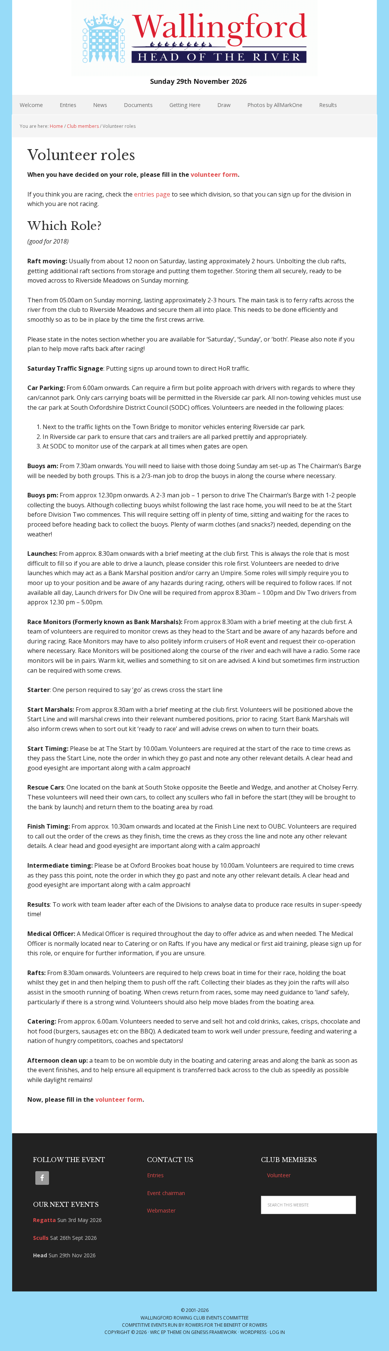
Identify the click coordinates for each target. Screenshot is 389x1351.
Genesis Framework (214, 1332)
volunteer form (214, 174)
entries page (152, 194)
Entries (155, 1175)
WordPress (253, 1332)
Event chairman (166, 1193)
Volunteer (279, 1175)
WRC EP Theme (166, 1332)
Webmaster (161, 1210)
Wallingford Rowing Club (173, 1318)
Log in (277, 1332)
